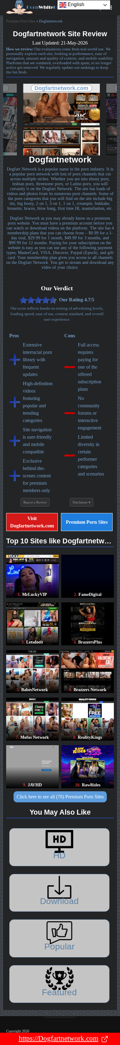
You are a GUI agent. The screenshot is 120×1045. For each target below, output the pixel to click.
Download (59, 901)
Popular (59, 946)
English (75, 4)
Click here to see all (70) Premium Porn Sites (60, 796)
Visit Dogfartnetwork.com (32, 522)
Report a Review (35, 502)
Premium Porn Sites (20, 21)
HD (59, 855)
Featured (59, 992)
